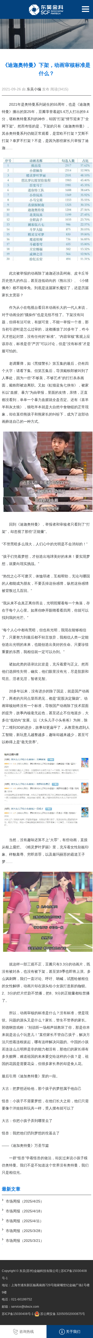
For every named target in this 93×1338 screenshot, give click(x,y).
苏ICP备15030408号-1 (18, 1314)
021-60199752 (21, 1299)
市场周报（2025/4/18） (25, 1211)
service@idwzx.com (25, 1306)
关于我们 (72, 1331)
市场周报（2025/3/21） (25, 1241)
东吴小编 (34, 89)
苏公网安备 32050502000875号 (62, 1314)
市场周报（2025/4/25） (25, 1201)
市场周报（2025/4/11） (24, 1221)
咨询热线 (26, 1331)
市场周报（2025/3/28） (25, 1231)
